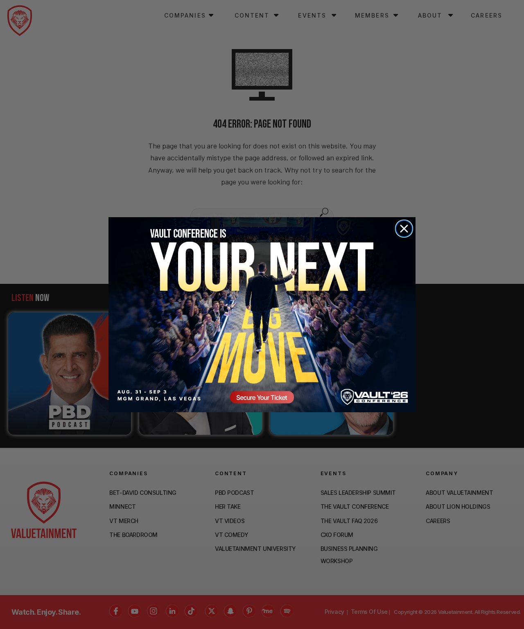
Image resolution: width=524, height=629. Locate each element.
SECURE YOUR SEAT (262, 314)
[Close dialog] (404, 228)
